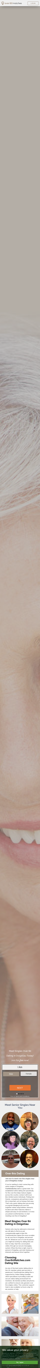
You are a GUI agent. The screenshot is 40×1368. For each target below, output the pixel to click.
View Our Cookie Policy (28, 1358)
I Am (20, 1067)
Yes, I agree (19, 1362)
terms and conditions (22, 1096)
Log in (33, 3)
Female (29, 1074)
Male (11, 1074)
